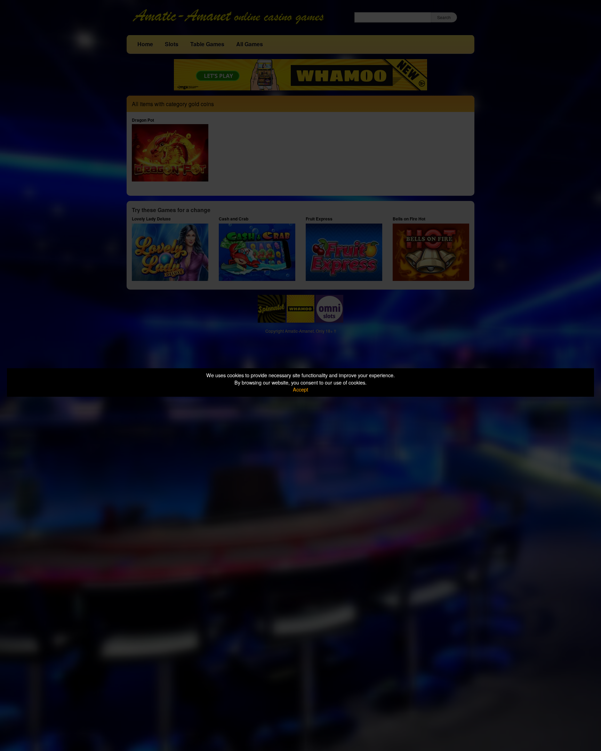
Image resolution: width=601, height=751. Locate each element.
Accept (300, 389)
